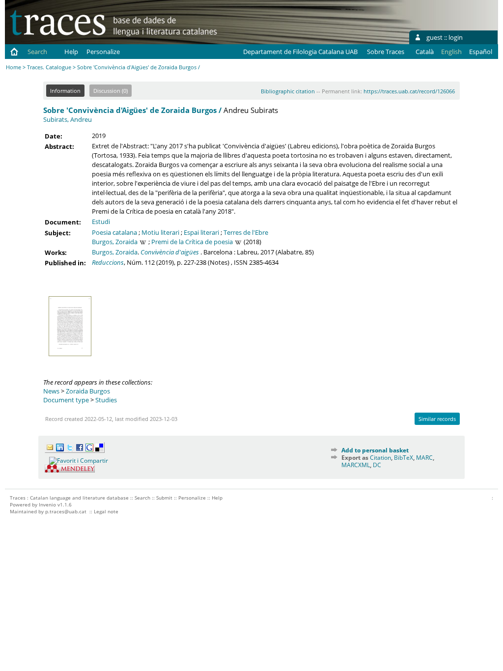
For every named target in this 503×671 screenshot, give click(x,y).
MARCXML (355, 465)
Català (425, 51)
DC (377, 465)
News (51, 391)
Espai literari (201, 232)
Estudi (101, 221)
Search (37, 51)
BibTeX (403, 457)
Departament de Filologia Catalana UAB (300, 51)
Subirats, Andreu (67, 119)
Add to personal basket (375, 450)
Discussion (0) (110, 90)
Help (71, 51)
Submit (164, 497)
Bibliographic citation (288, 91)
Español (480, 51)
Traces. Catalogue (49, 67)
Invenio (47, 504)
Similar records (437, 418)
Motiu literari (160, 232)
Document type (66, 399)
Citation (380, 457)
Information (65, 90)
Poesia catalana (114, 232)
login (455, 37)
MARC (424, 457)
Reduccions (108, 262)
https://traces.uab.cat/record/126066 (409, 91)
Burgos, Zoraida (115, 241)
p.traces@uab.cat (65, 511)
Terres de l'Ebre (246, 232)
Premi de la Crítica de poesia (192, 241)
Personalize (103, 51)
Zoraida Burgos (88, 391)
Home (13, 67)
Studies (106, 399)
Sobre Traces (385, 51)
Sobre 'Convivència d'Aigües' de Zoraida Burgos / (132, 110)
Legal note (106, 511)
